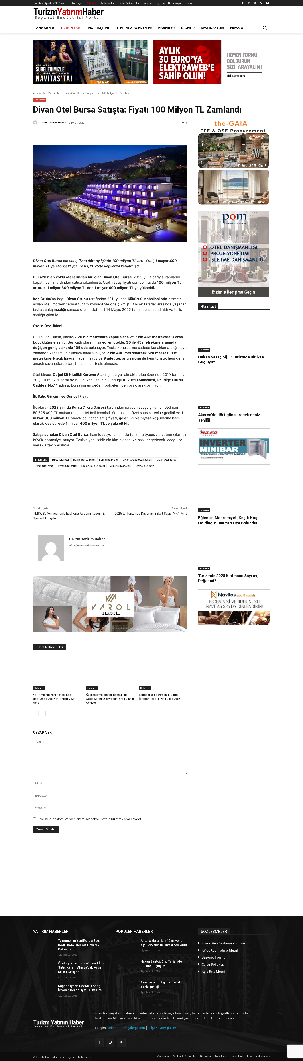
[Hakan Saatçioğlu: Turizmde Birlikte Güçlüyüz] (234, 334)
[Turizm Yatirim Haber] (36, 122)
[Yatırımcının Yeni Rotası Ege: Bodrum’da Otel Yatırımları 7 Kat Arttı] (57, 673)
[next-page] (43, 713)
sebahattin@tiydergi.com (126, 1028)
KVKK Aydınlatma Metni (220, 950)
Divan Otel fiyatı (44, 465)
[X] (255, 3)
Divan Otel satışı (67, 465)
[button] (264, 27)
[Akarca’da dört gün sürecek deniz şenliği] (234, 391)
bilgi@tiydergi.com (162, 1028)
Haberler (39, 688)
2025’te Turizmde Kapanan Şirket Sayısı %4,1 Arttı (151, 514)
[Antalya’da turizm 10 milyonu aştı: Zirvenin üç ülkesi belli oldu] (126, 946)
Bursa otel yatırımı (84, 459)
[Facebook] (242, 3)
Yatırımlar (54, 93)
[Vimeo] (261, 3)
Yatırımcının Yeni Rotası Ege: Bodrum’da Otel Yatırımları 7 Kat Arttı (54, 698)
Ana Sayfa (39, 93)
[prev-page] (36, 713)
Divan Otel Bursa (166, 459)
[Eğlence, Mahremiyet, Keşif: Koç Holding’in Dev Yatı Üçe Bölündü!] (234, 494)
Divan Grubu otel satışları (137, 459)
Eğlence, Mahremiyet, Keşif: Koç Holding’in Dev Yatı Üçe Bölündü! (227, 520)
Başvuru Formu (213, 957)
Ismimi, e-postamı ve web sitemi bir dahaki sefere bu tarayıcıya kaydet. (90, 819)
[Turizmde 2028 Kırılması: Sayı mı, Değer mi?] (234, 552)
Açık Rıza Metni (213, 971)
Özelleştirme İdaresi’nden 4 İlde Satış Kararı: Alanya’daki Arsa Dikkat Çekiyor (110, 698)
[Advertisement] (110, 874)
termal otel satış (145, 465)
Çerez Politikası (213, 964)
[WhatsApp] (95, 134)
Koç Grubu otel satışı (93, 465)
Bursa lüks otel (60, 459)
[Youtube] (267, 3)
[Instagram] (249, 3)
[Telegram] (105, 134)
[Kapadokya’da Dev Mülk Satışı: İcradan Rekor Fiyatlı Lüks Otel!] (163, 673)
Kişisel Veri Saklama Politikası (224, 943)
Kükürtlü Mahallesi (120, 465)
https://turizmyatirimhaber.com (87, 545)
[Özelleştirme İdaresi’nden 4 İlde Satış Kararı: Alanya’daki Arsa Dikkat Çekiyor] (110, 673)
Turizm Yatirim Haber (52, 122)
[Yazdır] (115, 134)
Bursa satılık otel (108, 459)
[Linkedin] (84, 134)
